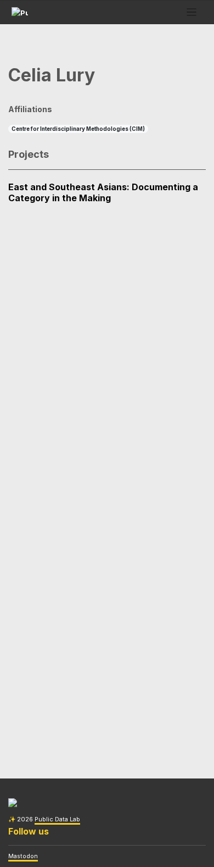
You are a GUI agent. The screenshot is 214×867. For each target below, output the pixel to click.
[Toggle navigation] (192, 12)
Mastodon (23, 856)
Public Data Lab (57, 819)
